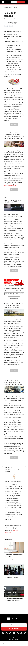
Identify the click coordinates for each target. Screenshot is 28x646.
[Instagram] (21, 633)
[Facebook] (17, 633)
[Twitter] (2, 633)
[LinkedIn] (6, 633)
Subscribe (20, 2)
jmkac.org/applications (10, 185)
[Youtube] (10, 633)
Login (13, 2)
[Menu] (26, 2)
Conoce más (14, 124)
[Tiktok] (14, 633)
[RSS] (25, 633)
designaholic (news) (8, 7)
